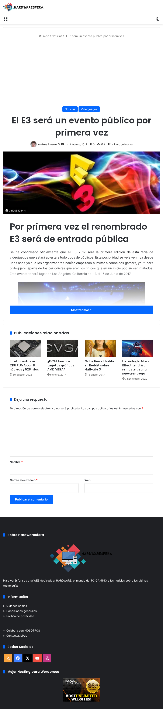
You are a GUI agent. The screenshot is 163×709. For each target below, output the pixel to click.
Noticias (57, 36)
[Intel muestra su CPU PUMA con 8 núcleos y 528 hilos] (25, 348)
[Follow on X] (59, 144)
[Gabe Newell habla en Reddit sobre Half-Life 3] (100, 348)
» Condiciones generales (20, 611)
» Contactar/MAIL (15, 635)
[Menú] (5, 19)
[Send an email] (62, 144)
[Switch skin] (158, 19)
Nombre (16, 462)
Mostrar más (80, 310)
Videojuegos (89, 109)
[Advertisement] (81, 72)
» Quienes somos (15, 606)
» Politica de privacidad (18, 616)
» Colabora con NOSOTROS (21, 630)
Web (87, 480)
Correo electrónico (24, 480)
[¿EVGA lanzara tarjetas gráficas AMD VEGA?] (63, 348)
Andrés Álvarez (47, 144)
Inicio (45, 36)
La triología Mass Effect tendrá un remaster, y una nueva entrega (135, 367)
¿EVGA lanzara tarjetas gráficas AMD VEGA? (60, 365)
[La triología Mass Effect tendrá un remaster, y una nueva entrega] (137, 348)
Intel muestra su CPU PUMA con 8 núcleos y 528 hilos (24, 365)
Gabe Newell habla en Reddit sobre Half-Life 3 (99, 365)
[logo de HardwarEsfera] (23, 7)
